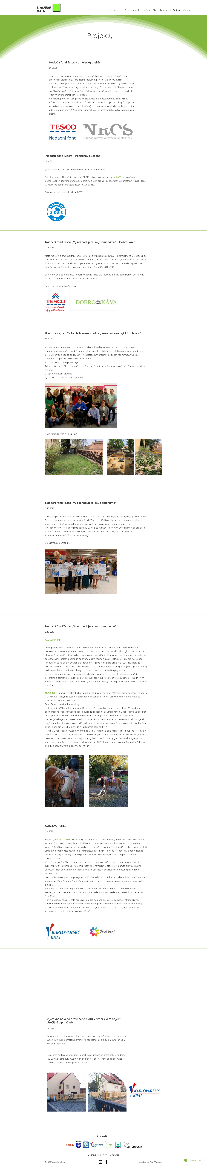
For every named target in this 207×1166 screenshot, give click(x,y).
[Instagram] (100, 1162)
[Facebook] (106, 1162)
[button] (146, 10)
